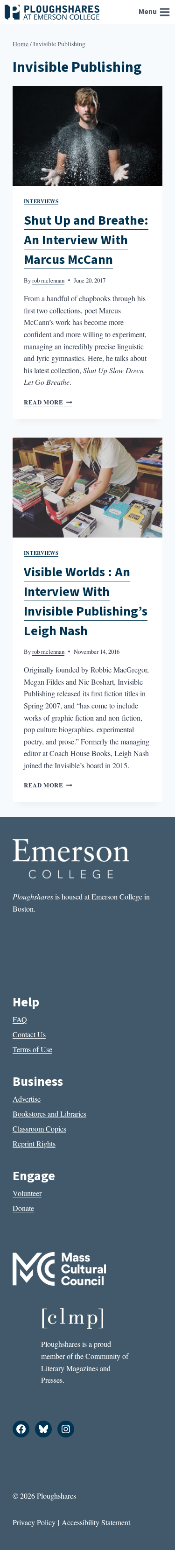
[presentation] (87, 136)
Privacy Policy (34, 1522)
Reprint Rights (34, 1143)
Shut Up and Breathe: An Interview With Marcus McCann (86, 240)
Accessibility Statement (96, 1522)
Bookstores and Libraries (49, 1113)
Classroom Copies (39, 1128)
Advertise (27, 1099)
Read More (48, 402)
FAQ (20, 1019)
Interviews (41, 201)
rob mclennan (48, 280)
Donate (23, 1208)
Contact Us (29, 1034)
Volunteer (27, 1193)
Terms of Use (32, 1049)
